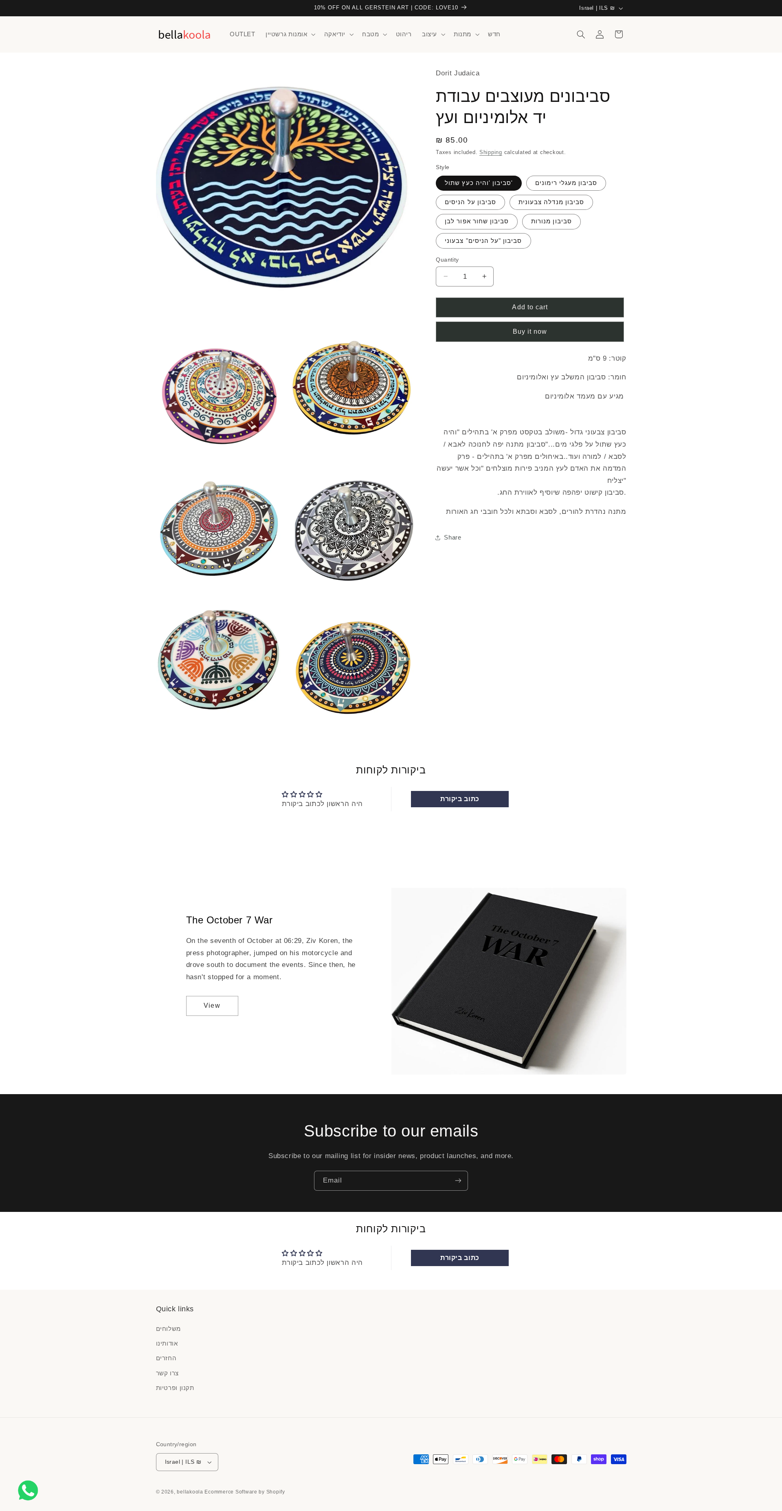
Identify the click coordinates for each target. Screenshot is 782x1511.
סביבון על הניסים (470, 202)
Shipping (490, 152)
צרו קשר (167, 1373)
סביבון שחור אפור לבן (477, 221)
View (212, 1005)
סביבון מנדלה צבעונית (551, 202)
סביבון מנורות (551, 221)
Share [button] (452, 537)
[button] (289, 34)
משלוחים (168, 1329)
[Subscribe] (458, 1181)
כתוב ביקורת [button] (459, 798)
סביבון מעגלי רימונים (566, 183)
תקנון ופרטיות (175, 1388)
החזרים (166, 1358)
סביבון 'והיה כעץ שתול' (479, 183)
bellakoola (190, 1491)
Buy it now (530, 331)
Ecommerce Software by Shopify (244, 1491)
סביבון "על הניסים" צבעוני (483, 240)
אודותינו (167, 1343)
